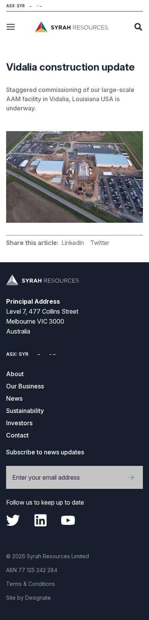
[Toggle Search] (138, 27)
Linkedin (73, 243)
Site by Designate (28, 597)
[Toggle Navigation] (10, 27)
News (14, 398)
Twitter (99, 243)
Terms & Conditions (30, 584)
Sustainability (25, 410)
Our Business (25, 386)
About (15, 374)
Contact (17, 435)
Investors (19, 423)
